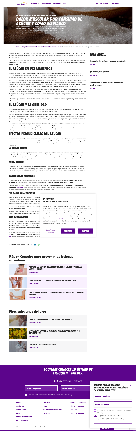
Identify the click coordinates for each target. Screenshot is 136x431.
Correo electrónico (102, 404)
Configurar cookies (50, 231)
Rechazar (68, 231)
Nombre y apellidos (102, 396)
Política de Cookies (65, 219)
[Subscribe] (113, 423)
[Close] (130, 385)
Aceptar (85, 231)
